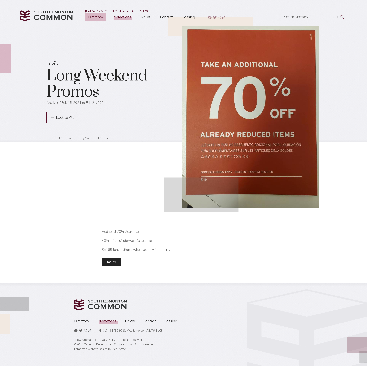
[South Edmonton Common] (46, 15)
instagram (219, 17)
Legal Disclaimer (132, 340)
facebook (209, 17)
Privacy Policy (107, 340)
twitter (214, 17)
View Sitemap (83, 340)
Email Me (111, 262)
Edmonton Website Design (90, 349)
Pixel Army (118, 349)
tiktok (223, 17)
